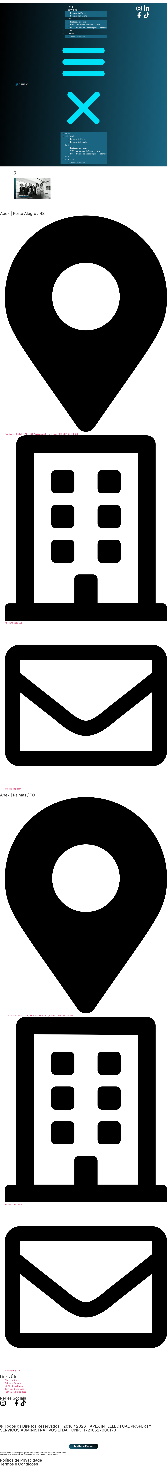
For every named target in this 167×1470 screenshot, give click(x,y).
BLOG (70, 31)
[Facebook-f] (139, 15)
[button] (84, 85)
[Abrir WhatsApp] (161, 1464)
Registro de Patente (78, 16)
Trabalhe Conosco (77, 37)
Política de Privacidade (21, 1460)
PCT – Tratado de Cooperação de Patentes (88, 28)
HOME (70, 7)
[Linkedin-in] (146, 8)
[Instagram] (139, 8)
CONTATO (72, 34)
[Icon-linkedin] (10, 1403)
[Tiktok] (146, 15)
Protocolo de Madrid (78, 22)
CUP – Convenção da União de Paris (85, 25)
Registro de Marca (77, 13)
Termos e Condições (19, 1464)
